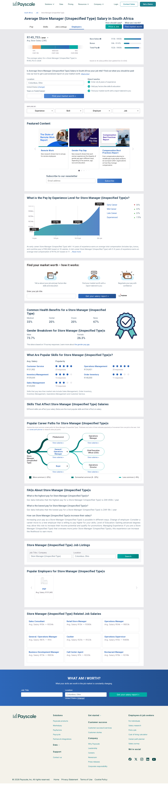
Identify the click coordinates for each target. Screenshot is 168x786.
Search (128, 556)
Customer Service (35, 366)
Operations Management (95, 366)
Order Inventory (91, 374)
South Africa (28, 13)
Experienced (112, 217)
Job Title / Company (38, 552)
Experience (40, 111)
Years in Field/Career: (36, 91)
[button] (31, 26)
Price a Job (113, 26)
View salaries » (58, 443)
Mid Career (111, 209)
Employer (97, 111)
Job (37, 13)
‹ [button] (35, 148)
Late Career (112, 213)
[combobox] (55, 83)
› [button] (133, 148)
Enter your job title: (35, 291)
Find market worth (133, 26)
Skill (68, 111)
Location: (31, 79)
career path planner (35, 429)
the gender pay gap (82, 344)
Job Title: (25, 690)
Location (77, 552)
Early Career (112, 205)
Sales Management (36, 383)
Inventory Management (37, 374)
